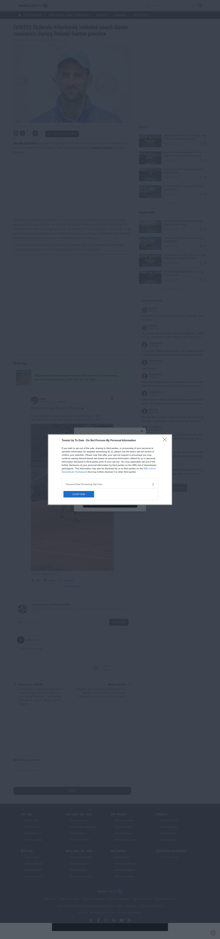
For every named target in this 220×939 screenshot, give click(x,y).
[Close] (166, 441)
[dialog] (110, 469)
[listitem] (110, 484)
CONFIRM (78, 494)
